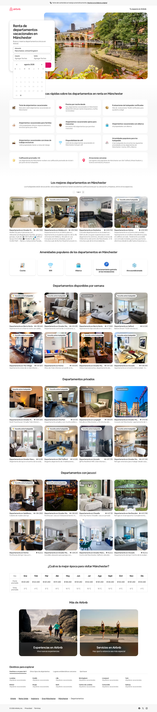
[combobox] (32, 51)
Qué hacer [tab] (83, 671)
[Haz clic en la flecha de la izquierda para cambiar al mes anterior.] (16, 64)
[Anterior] (74, 192)
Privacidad (28, 708)
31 (20, 95)
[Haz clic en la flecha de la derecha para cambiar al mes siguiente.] (41, 64)
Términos (37, 708)
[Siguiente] (83, 192)
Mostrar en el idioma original (97, 3)
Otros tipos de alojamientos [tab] (40, 671)
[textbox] (22, 58)
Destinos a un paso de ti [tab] (17, 671)
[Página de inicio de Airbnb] (15, 9)
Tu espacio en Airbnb (138, 9)
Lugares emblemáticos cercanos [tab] (64, 671)
